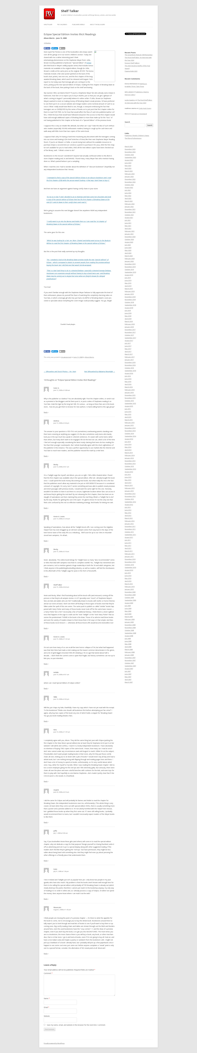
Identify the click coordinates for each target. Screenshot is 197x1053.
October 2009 (129, 597)
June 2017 (128, 346)
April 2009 (128, 614)
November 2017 (130, 332)
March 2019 (129, 289)
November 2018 (130, 300)
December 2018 (130, 297)
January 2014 (129, 458)
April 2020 (128, 253)
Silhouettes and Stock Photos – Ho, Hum (60, 371)
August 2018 (129, 308)
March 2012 (129, 518)
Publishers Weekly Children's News (137, 136)
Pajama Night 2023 (131, 71)
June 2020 (128, 248)
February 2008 (130, 652)
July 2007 (128, 671)
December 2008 (130, 625)
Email (46, 1007)
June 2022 (128, 193)
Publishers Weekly (78, 25)
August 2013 (129, 472)
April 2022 (128, 198)
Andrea (56, 421)
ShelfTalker (57, 585)
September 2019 (130, 272)
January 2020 (129, 261)
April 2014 (128, 450)
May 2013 (128, 480)
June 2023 (128, 163)
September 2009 (130, 600)
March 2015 (129, 420)
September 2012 (130, 502)
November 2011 (130, 529)
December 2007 (130, 658)
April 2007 (128, 679)
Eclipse (89, 63)
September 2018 (130, 305)
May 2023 (128, 166)
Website (47, 1016)
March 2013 (129, 485)
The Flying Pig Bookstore (133, 138)
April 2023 (128, 168)
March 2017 (129, 354)
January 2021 (129, 234)
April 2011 (128, 548)
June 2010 (128, 576)
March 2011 (129, 551)
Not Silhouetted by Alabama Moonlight (99, 371)
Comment (48, 973)
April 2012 (128, 515)
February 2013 (130, 488)
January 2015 (129, 425)
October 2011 (129, 532)
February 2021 (130, 231)
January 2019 (129, 294)
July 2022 (128, 190)
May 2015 (128, 414)
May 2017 (128, 349)
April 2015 (128, 417)
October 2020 (129, 239)
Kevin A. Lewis (59, 516)
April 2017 (128, 351)
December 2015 (130, 395)
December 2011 (130, 526)
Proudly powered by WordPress (54, 1043)
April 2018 (128, 319)
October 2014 (129, 433)
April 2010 (128, 581)
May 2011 (128, 546)
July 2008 (128, 638)
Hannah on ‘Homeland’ (139, 114)
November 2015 (130, 398)
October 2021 (129, 215)
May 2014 (128, 447)
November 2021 (130, 212)
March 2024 (129, 146)
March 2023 (129, 171)
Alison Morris (89, 357)
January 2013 (129, 491)
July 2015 (128, 409)
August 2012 (129, 505)
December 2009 (130, 592)
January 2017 (129, 360)
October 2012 (129, 499)
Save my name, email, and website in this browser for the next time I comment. (76, 1025)
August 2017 (129, 341)
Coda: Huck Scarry (145, 108)
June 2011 (128, 543)
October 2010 (129, 565)
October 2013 (129, 466)
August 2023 (129, 160)
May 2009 (128, 611)
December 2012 (130, 494)
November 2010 (130, 562)
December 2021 (130, 209)
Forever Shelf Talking (132, 63)
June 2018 (128, 313)
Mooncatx (57, 907)
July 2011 (128, 540)
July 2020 (128, 245)
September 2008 (130, 633)
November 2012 (130, 496)
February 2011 (130, 554)
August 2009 (129, 603)
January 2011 (129, 556)
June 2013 (128, 477)
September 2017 (130, 338)
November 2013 (130, 464)
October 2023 (129, 155)
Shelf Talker (70, 11)
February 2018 (130, 324)
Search (127, 122)
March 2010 (129, 584)
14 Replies (47, 43)
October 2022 (129, 185)
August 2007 (129, 669)
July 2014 (128, 442)
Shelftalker (48, 25)
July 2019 (128, 278)
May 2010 (128, 578)
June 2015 (128, 412)
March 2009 (129, 617)
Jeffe (55, 831)
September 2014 (130, 436)
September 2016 (130, 371)
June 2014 (128, 444)
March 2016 (129, 387)
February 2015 (130, 423)
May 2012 (128, 513)
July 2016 (128, 376)
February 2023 (130, 174)
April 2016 (128, 384)
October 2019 (129, 269)
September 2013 (130, 469)
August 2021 (129, 218)
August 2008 (129, 636)
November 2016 (130, 365)
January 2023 (129, 177)
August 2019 (129, 275)
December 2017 (130, 330)
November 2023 (130, 152)
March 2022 (129, 201)
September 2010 (130, 567)
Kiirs (55, 730)
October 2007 (129, 663)
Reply (46, 412)
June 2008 (128, 641)
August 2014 (129, 439)
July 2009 (128, 606)
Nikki (55, 697)
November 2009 (130, 595)
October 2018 (129, 302)
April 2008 (128, 647)
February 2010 (130, 587)
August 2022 (129, 187)
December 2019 (130, 264)
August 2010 (129, 570)
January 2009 (129, 622)
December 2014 (130, 428)
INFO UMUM (129, 92)
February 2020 (130, 259)
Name (47, 998)
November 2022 (130, 182)
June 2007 (128, 674)
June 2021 (128, 223)
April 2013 (128, 483)
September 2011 (130, 535)
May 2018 (128, 316)
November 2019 (130, 267)
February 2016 (130, 390)
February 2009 (130, 619)
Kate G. (56, 388)
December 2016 (130, 362)
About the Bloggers (97, 25)
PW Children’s (62, 25)
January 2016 (129, 392)
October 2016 (129, 368)
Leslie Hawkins (130, 100)
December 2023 (130, 149)
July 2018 (128, 310)
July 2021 (128, 220)
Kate (55, 869)
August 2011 (129, 537)
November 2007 (130, 660)
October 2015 (129, 401)
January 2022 (129, 207)
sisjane (56, 790)
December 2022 (130, 179)
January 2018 (129, 327)
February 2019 (130, 291)
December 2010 (130, 559)
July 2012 (128, 507)
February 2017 (130, 357)
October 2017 (129, 335)
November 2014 (130, 431)
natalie (56, 672)
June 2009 (128, 608)
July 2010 (128, 573)
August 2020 (129, 242)
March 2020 (129, 256)
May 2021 (128, 226)
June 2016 (128, 379)
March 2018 (129, 321)
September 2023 (130, 157)
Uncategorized (66, 357)
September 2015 (130, 403)
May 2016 (128, 382)
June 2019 (128, 280)
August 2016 (129, 373)
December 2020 (130, 237)
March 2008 (129, 649)
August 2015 (129, 406)
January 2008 (129, 655)
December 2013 (130, 461)
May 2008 (128, 644)
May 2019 (128, 283)
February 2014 (130, 455)
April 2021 (128, 228)
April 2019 (128, 286)
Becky (55, 464)
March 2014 (129, 453)
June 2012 (128, 510)
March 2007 (129, 682)
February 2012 (130, 521)
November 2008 (130, 628)
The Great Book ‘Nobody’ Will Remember (139, 55)
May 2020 (128, 250)
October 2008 (129, 630)
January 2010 (129, 589)
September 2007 (130, 666)
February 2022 (130, 204)
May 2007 (128, 677)
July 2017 (128, 343)
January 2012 (129, 524)
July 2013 (128, 474)
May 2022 (128, 196)
